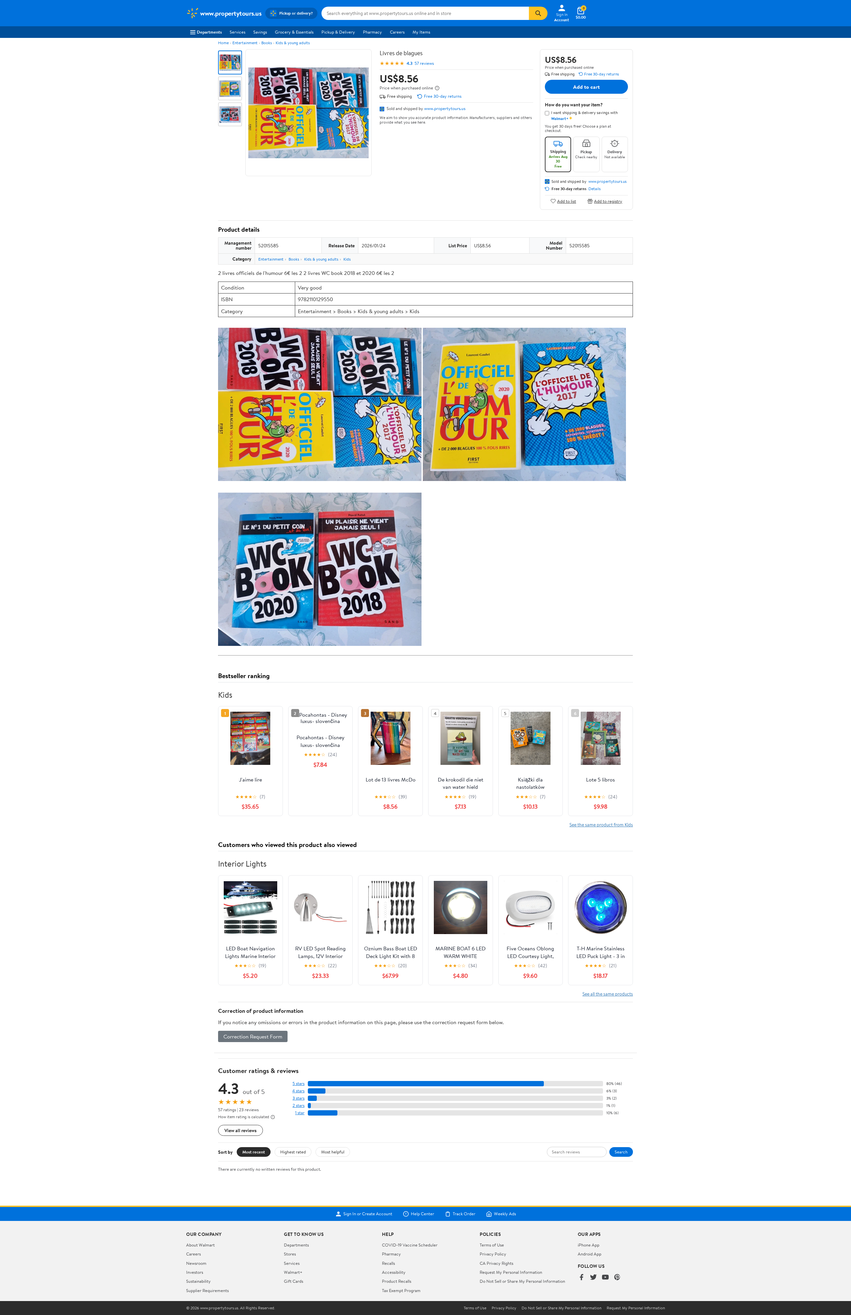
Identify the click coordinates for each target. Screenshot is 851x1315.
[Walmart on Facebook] (581, 1277)
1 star (299, 1112)
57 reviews (424, 63)
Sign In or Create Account (367, 1214)
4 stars (298, 1090)
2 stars (298, 1105)
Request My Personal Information (511, 1272)
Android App (589, 1254)
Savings (260, 32)
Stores (290, 1254)
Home (223, 43)
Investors (194, 1272)
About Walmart (200, 1245)
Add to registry (608, 201)
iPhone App (588, 1245)
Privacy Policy (493, 1254)
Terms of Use (492, 1245)
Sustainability (198, 1281)
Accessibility (394, 1272)
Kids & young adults (293, 43)
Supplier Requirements (207, 1290)
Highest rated (293, 1152)
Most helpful (332, 1152)
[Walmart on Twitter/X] (593, 1277)
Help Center (422, 1214)
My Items (421, 32)
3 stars (298, 1098)
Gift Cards (293, 1281)
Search (621, 1152)
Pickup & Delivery (338, 32)
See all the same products (607, 994)
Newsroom (196, 1263)
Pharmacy (372, 32)
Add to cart (586, 86)
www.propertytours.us (444, 108)
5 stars (298, 1083)
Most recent (253, 1152)
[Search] (538, 13)
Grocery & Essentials (294, 32)
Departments (209, 32)
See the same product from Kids (601, 824)
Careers (397, 32)
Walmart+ (293, 1272)
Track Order (464, 1214)
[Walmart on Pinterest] (617, 1277)
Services (237, 32)
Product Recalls (396, 1281)
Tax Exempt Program (401, 1290)
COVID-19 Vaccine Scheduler (409, 1245)
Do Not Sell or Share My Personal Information (522, 1281)
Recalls (388, 1263)
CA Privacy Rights (496, 1263)
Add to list (566, 201)
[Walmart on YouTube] (605, 1277)
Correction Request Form (252, 1036)
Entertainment (245, 43)
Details (594, 188)
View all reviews (240, 1130)
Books (266, 43)
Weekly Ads (505, 1214)
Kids (347, 259)
